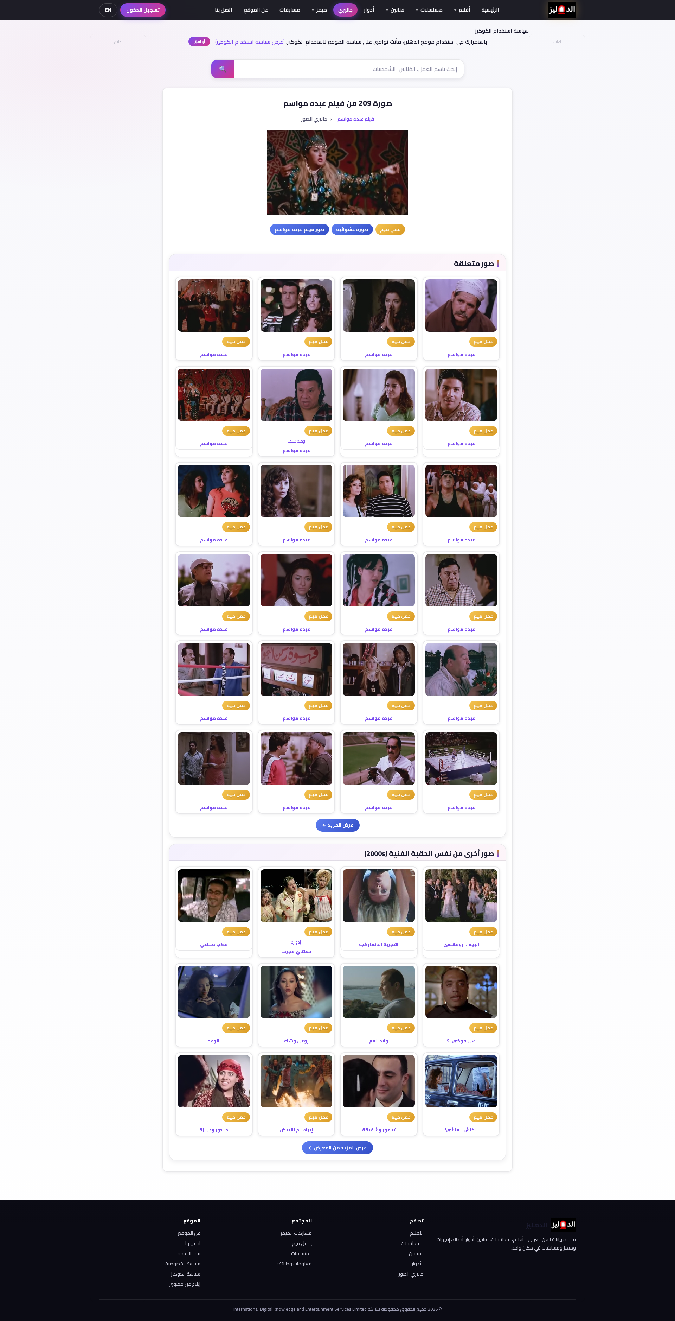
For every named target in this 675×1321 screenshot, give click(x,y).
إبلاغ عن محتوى (184, 1284)
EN (108, 9)
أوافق (199, 41)
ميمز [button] (321, 10)
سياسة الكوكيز (185, 1273)
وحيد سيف (296, 441)
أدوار (369, 10)
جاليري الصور (411, 1273)
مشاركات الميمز (296, 1233)
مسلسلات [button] (431, 10)
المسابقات (301, 1253)
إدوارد (296, 942)
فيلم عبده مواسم (356, 118)
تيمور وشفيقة (379, 1129)
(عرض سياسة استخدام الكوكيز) (250, 41)
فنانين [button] (397, 10)
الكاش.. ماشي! (461, 1129)
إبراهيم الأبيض (296, 1129)
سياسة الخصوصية (182, 1263)
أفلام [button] (464, 10)
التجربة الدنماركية (378, 944)
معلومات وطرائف (294, 1263)
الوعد (213, 1040)
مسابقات (289, 10)
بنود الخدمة (189, 1253)
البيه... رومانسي (461, 944)
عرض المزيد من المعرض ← (337, 1147)
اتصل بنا (223, 10)
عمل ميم (483, 341)
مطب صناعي (214, 944)
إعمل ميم (302, 1243)
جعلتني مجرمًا (296, 951)
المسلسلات (412, 1243)
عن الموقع (256, 10)
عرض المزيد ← (337, 825)
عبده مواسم (461, 354)
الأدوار (418, 1263)
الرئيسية (490, 10)
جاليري (345, 10)
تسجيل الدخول (143, 9)
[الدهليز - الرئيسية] (562, 10)
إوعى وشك (296, 1040)
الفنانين (416, 1253)
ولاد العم (378, 1040)
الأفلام (417, 1233)
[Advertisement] (118, 153)
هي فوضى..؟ (461, 1040)
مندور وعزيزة (213, 1129)
